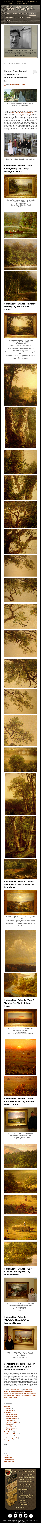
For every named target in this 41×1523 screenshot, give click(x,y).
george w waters (9, 1393)
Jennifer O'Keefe (11, 1416)
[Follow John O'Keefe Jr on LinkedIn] (10, 1516)
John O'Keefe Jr (14, 1390)
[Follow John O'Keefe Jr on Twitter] (20, 1516)
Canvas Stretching (12, 1422)
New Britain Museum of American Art (23, 112)
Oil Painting (10, 1426)
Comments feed (9, 1460)
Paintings (9, 1410)
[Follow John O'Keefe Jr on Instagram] (31, 1516)
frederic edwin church (25, 1391)
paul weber (27, 1395)
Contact (29, 1522)
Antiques (7, 1406)
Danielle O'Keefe (11, 1414)
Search (6, 1444)
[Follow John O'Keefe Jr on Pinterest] (26, 1516)
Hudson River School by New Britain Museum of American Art (15, 75)
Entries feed (8, 1458)
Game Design (8, 1432)
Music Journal (8, 1436)
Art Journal (7, 1412)
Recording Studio (12, 1438)
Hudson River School (24, 114)
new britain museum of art (16, 1395)
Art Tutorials (8, 1420)
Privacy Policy (22, 1522)
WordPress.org (9, 1462)
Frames (8, 1408)
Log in (6, 1456)
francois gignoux (14, 1391)
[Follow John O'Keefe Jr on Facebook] (15, 1516)
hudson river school (20, 1393)
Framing (9, 1424)
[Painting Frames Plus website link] (20, 1489)
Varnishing (9, 1430)
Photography (8, 1440)
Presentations (10, 1428)
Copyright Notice (14, 1522)
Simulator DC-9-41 (12, 1434)
